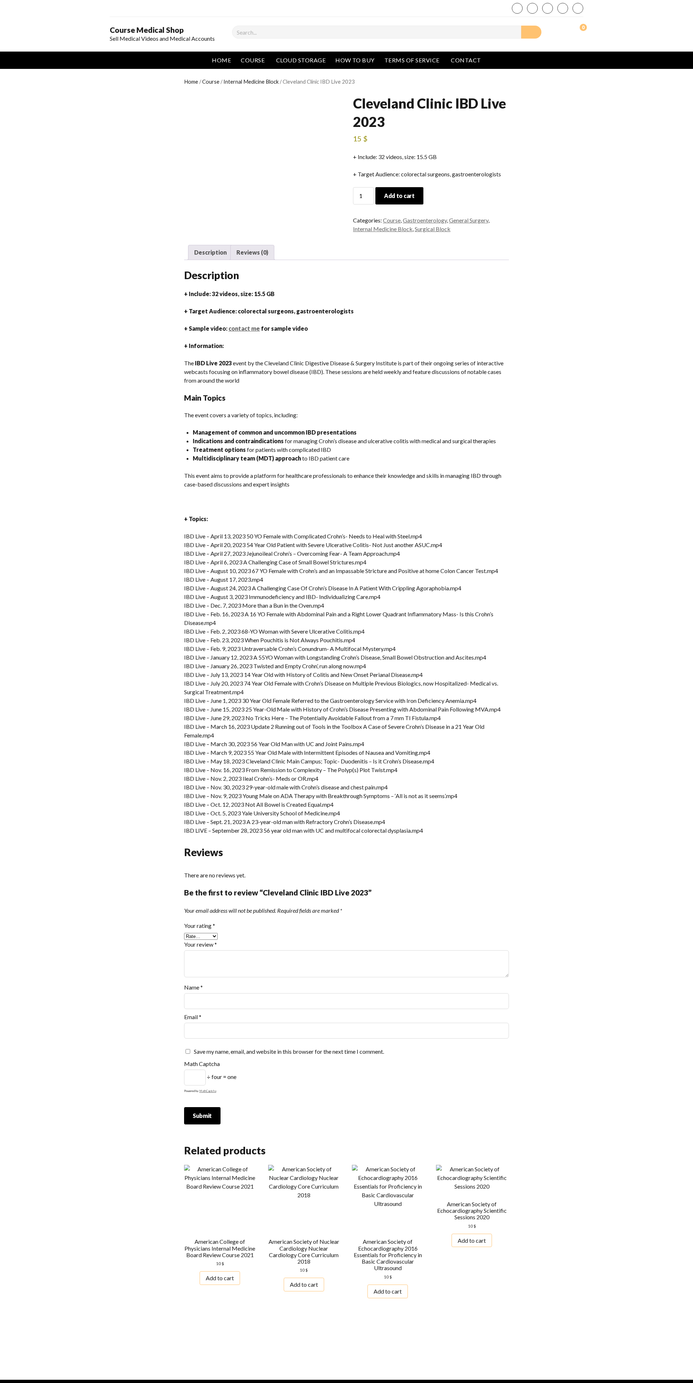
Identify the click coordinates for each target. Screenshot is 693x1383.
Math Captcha (202, 1063)
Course (253, 60)
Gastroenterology (425, 220)
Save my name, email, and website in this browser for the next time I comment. (289, 1051)
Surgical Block (432, 228)
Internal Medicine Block (251, 81)
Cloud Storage (301, 60)
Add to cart (399, 195)
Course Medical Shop (147, 30)
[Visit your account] (563, 31)
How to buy (355, 60)
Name (193, 987)
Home (221, 60)
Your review (200, 944)
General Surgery (468, 220)
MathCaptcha (207, 1091)
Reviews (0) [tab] (252, 252)
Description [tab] (210, 252)
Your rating (199, 925)
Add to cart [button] (220, 1277)
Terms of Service (412, 60)
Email (192, 1016)
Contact (466, 60)
